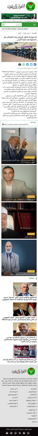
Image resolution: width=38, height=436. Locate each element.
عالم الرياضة (13, 406)
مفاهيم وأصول (12, 394)
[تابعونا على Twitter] (11, 433)
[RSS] (28, 433)
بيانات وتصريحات (31, 413)
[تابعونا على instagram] (15, 433)
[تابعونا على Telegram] (24, 433)
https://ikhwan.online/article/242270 (16, 124)
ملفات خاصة (13, 400)
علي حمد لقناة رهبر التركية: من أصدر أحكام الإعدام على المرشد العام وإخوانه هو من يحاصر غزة (20, 360)
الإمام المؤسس (12, 403)
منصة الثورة (32, 410)
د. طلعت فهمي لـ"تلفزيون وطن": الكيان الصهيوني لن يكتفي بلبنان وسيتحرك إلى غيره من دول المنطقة (19, 318)
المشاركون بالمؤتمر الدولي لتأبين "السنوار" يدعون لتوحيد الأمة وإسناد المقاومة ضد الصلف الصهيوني (19, 298)
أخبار (19, 33)
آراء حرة (14, 397)
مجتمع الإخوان (31, 406)
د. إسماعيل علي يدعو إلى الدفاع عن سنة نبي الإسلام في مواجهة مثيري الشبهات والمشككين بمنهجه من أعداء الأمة (20, 339)
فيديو (34, 421)
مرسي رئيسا (26, 33)
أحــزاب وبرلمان (31, 397)
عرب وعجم (13, 389)
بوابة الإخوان (32, 391)
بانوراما (34, 416)
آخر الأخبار (33, 394)
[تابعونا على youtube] (7, 433)
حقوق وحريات (32, 403)
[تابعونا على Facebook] (19, 433)
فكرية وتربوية (32, 418)
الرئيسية (34, 33)
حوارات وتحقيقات (31, 400)
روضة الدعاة (13, 391)
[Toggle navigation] (34, 24)
